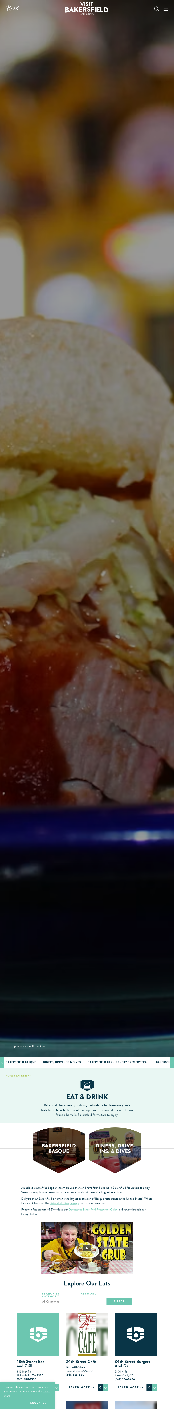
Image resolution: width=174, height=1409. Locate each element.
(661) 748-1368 (26, 1379)
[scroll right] (172, 1062)
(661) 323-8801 (75, 1374)
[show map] (100, 1387)
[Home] (86, 8)
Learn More (79, 1387)
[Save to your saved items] (56, 1387)
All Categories (50, 1301)
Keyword (89, 1293)
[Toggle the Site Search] (156, 8)
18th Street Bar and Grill (30, 1363)
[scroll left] (2, 1062)
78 (16, 8)
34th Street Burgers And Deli (132, 1363)
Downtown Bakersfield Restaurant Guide (93, 1209)
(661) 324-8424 (125, 1379)
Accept (36, 1403)
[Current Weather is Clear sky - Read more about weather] (9, 8)
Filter (119, 1301)
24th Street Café (81, 1361)
